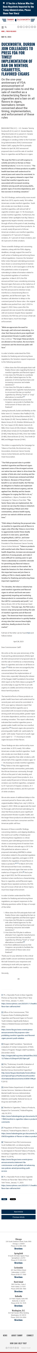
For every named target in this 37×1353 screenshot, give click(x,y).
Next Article (18, 1212)
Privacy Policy (25, 1348)
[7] (2, 1128)
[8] (2, 1142)
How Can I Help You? (18, 1343)
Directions (18, 1248)
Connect (30, 1335)
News (3, 31)
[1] (2, 995)
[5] (2, 1087)
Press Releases (11, 31)
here (29, 632)
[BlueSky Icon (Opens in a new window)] (24, 27)
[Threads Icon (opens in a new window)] (35, 27)
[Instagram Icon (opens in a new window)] (32, 27)
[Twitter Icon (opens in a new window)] (26, 27)
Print (4, 1199)
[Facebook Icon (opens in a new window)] (21, 27)
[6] (2, 1108)
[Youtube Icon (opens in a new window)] (29, 27)
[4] (2, 1064)
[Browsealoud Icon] (18, 27)
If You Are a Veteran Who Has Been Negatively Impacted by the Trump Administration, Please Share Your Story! (18, 8)
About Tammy (16, 1335)
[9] (2, 1177)
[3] (2, 1044)
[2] (2, 1012)
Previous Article (18, 1217)
